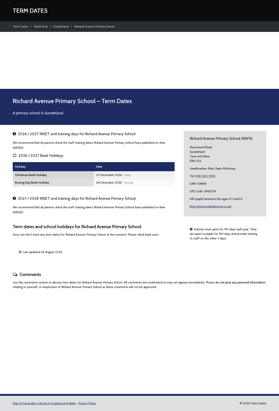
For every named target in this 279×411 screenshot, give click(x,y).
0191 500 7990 (205, 176)
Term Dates (30, 10)
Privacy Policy (87, 403)
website (18, 147)
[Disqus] (139, 339)
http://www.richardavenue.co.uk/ (210, 206)
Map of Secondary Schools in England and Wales (44, 403)
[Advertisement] (139, 60)
